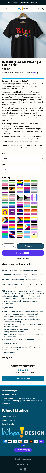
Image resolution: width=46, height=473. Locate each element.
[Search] (7, 8)
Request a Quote (8, 420)
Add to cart (31, 246)
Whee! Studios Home (10, 416)
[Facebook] (21, 469)
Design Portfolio (8, 424)
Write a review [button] (23, 378)
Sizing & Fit (8, 357)
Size (3, 165)
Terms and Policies (23, 464)
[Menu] (2, 8)
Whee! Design (26, 459)
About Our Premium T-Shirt (17, 264)
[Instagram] (25, 469)
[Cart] (43, 8)
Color (4, 154)
